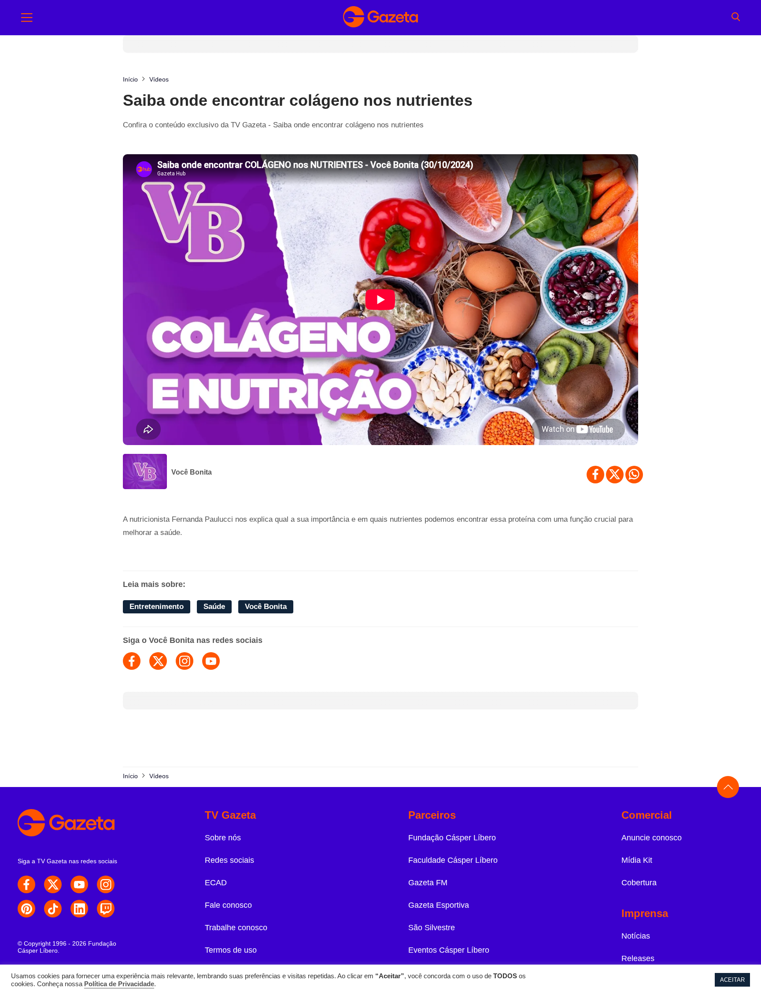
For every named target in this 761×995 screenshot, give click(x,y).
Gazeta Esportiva (438, 905)
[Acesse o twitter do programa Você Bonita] (158, 661)
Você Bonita (191, 472)
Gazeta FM (427, 882)
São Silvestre (431, 927)
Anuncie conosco (651, 837)
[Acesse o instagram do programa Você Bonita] (184, 661)
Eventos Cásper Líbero (448, 950)
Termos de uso (231, 950)
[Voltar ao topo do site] (728, 787)
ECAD (216, 882)
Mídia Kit (636, 860)
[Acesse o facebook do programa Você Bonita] (131, 661)
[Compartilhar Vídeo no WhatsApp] (634, 474)
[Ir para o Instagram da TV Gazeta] (106, 884)
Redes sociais (229, 860)
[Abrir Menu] (27, 17)
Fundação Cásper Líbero (452, 837)
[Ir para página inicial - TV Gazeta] (380, 17)
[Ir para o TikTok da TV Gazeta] (53, 908)
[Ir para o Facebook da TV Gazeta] (26, 884)
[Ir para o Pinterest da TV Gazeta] (26, 908)
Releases (637, 958)
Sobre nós (223, 837)
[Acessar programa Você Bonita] (145, 472)
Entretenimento (156, 606)
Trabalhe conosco (236, 927)
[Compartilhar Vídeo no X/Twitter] (615, 474)
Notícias (635, 936)
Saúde (214, 606)
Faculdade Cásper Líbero (453, 860)
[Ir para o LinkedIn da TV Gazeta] (79, 908)
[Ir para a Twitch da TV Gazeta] (106, 908)
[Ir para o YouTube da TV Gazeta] (79, 884)
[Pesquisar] (735, 17)
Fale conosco (228, 905)
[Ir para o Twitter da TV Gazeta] (53, 884)
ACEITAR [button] (732, 979)
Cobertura (639, 882)
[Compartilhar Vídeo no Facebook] (595, 474)
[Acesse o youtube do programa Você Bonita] (211, 661)
